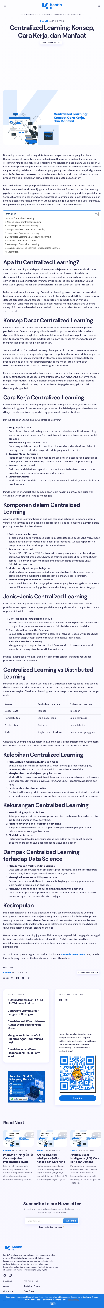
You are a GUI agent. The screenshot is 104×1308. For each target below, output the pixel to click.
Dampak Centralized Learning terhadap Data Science (33, 248)
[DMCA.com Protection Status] (77, 1015)
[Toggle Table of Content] (95, 214)
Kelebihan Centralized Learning (22, 240)
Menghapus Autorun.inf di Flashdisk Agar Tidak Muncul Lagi (25, 1039)
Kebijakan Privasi (32, 1286)
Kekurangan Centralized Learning (23, 244)
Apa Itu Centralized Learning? (21, 218)
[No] (100, 1300)
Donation (77, 1098)
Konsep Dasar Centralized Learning (24, 222)
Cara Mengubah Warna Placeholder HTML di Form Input (24, 1053)
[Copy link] (28, 978)
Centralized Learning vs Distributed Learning (29, 236)
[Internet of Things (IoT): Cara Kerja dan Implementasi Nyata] (18, 1138)
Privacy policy (73, 1300)
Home (21, 14)
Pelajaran (8, 968)
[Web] (60, 1000)
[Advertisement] (52, 69)
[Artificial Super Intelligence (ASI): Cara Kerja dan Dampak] (85, 1138)
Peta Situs (29, 1291)
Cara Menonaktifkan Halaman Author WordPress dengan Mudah (26, 1025)
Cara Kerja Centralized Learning (22, 225)
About (6, 1286)
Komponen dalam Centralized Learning (26, 229)
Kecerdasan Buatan (33, 14)
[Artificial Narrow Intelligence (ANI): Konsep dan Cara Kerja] (52, 1138)
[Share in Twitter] (12, 978)
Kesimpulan (13, 251)
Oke (52, 1304)
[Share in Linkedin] (23, 978)
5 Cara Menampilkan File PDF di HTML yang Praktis (25, 1001)
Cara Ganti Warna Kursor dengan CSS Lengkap (23, 1012)
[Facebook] (5, 1275)
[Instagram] (66, 1000)
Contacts (8, 1291)
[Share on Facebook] (17, 978)
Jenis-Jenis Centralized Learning (23, 233)
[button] (4, 6)
